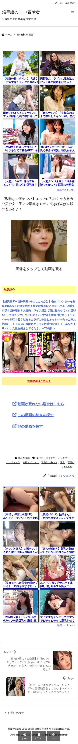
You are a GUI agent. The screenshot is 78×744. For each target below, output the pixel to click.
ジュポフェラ (13, 462)
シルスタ (68, 476)
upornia (68, 466)
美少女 (39, 458)
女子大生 (50, 458)
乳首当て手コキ (49, 462)
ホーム (8, 34)
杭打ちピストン (31, 462)
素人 (62, 462)
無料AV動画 (27, 34)
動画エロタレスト (66, 190)
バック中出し (65, 458)
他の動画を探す (30, 426)
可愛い (71, 462)
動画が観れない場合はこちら (41, 404)
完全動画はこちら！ (39, 380)
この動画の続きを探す (36, 415)
